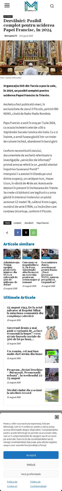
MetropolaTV (10, 35)
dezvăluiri (28, 223)
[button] (57, 417)
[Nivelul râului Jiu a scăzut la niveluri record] (52, 395)
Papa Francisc (43, 223)
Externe (8, 16)
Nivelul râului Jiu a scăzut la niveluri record (24, 392)
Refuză (31, 464)
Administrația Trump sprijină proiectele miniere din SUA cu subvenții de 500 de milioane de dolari (11, 273)
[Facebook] (17, 232)
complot (17, 223)
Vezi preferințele (31, 474)
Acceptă (31, 455)
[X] (25, 232)
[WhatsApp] (33, 232)
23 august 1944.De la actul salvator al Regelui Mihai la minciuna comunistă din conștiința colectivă (25, 312)
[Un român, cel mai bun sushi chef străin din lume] (52, 356)
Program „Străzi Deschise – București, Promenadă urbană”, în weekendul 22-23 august (25, 374)
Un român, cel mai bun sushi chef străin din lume (24, 353)
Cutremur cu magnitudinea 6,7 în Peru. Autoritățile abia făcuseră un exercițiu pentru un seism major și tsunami (31, 272)
